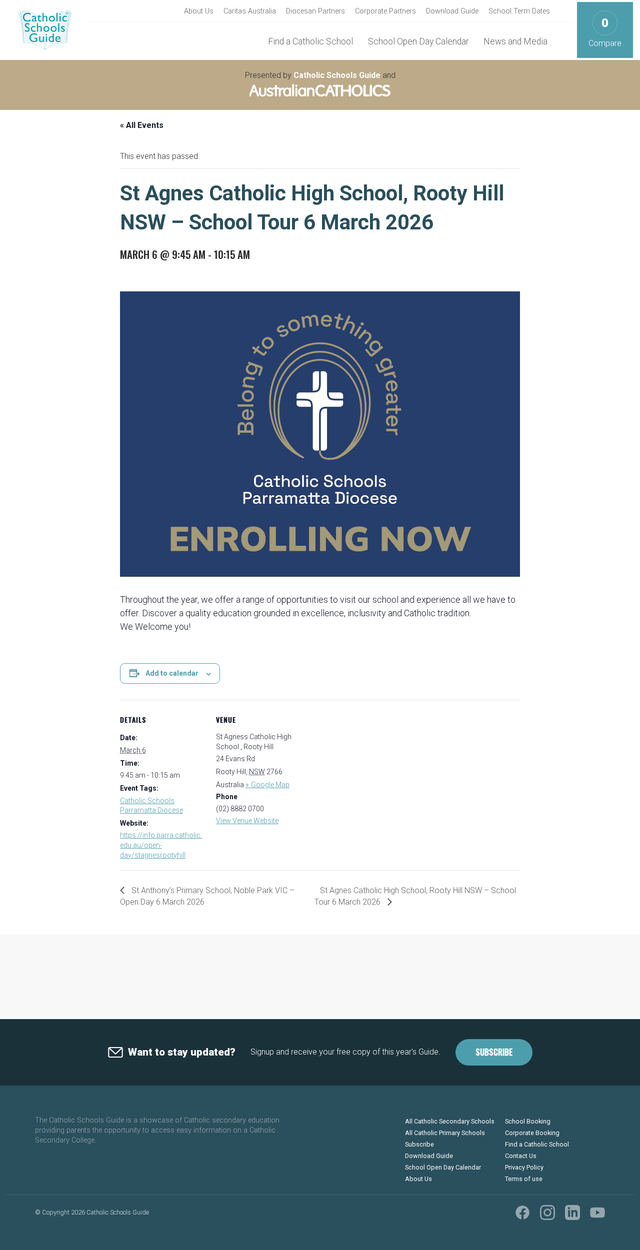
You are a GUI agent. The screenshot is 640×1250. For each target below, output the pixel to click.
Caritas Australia (250, 11)
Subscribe (494, 1052)
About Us (199, 11)
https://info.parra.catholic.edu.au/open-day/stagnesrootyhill (161, 845)
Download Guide (452, 11)
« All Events (142, 125)
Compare (605, 32)
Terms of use (523, 1179)
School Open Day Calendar (418, 41)
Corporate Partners (385, 11)
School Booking (527, 1121)
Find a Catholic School (310, 41)
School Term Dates (519, 11)
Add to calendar (172, 673)
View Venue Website (247, 821)
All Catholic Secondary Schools (449, 1121)
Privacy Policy (524, 1167)
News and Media (516, 41)
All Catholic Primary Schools (445, 1133)
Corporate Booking (532, 1133)
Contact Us (520, 1156)
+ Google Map (268, 785)
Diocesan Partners (315, 11)
